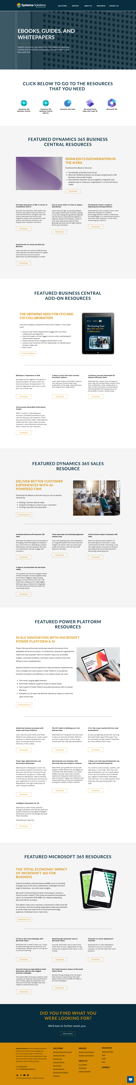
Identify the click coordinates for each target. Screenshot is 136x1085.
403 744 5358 (23, 1066)
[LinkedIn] (17, 1075)
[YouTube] (24, 1075)
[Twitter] (28, 1075)
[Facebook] (21, 1075)
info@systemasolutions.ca (27, 1069)
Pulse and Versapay (27, 325)
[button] (62, 6)
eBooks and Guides (107, 1051)
